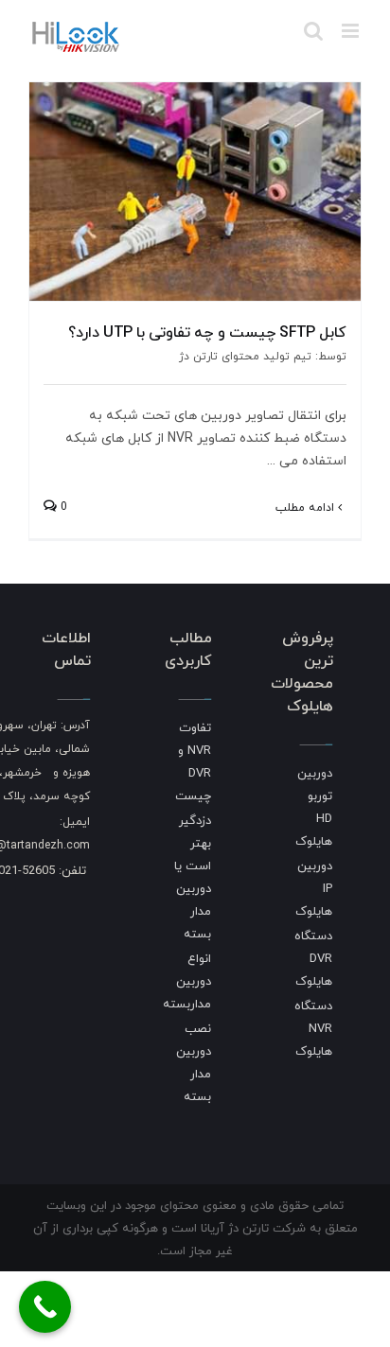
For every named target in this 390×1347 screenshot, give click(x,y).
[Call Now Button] (45, 1307)
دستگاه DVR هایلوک (313, 958)
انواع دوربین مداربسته (187, 981)
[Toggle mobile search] (313, 31)
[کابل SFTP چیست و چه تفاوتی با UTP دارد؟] (195, 191)
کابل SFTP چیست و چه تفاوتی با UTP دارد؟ (207, 332)
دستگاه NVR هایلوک (313, 1028)
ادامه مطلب (306, 507)
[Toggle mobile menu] (352, 31)
